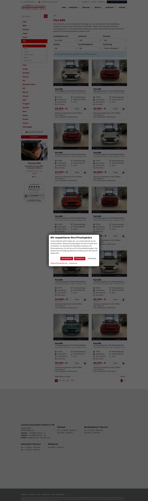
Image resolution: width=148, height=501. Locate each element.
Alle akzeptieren (67, 258)
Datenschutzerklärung (58, 263)
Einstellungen (92, 258)
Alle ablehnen (79, 258)
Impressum (73, 263)
